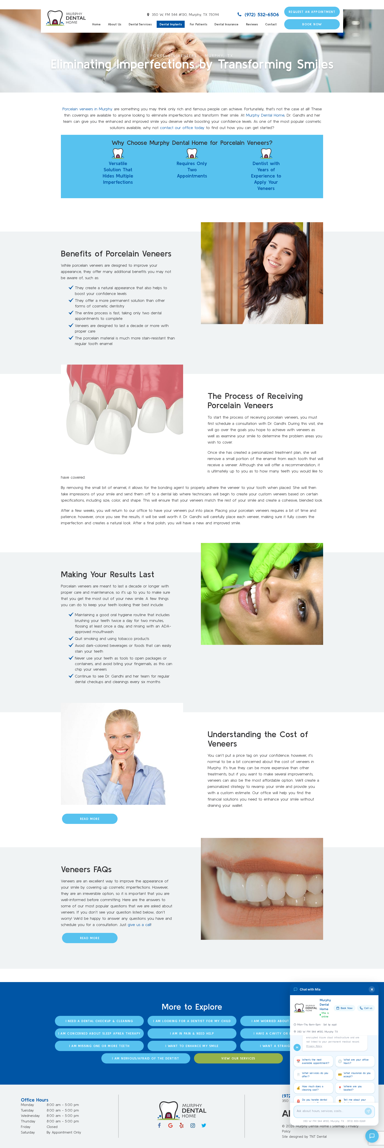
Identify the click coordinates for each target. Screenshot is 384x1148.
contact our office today (182, 127)
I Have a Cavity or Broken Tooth (285, 1033)
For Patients (198, 24)
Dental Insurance (226, 24)
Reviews (252, 24)
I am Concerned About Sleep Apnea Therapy (99, 1033)
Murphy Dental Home (265, 115)
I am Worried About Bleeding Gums (285, 1021)
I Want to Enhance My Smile (191, 1046)
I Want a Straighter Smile (284, 1046)
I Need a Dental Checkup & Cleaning (99, 1021)
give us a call (139, 924)
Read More (90, 819)
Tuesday (27, 1110)
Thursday (28, 1121)
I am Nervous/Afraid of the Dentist (145, 1058)
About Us (114, 24)
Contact (271, 24)
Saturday (28, 1132)
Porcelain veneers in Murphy (87, 109)
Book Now (312, 24)
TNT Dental (318, 1136)
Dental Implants (171, 24)
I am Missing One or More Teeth (99, 1046)
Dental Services (140, 24)
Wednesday (30, 1116)
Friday (25, 1127)
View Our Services (238, 1058)
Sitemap (338, 1126)
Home (96, 24)
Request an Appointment (312, 12)
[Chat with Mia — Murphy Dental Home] (372, 1136)
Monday (27, 1105)
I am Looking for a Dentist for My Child (192, 1021)
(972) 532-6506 (261, 14)
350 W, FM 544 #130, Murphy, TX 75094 (184, 14)
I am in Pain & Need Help (192, 1033)
